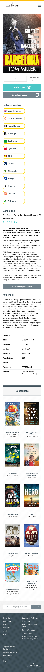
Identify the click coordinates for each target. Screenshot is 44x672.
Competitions (7, 618)
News (4, 634)
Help (4, 661)
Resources (6, 628)
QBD (10, 156)
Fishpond (12, 201)
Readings (12, 133)
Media (5, 624)
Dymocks (12, 148)
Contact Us (26, 621)
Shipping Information (10, 652)
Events (5, 631)
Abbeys (11, 178)
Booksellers (7, 621)
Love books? (8, 607)
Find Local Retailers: (12, 105)
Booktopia (12, 141)
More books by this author (22, 286)
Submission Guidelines (30, 618)
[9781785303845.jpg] (22, 43)
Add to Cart (19, 87)
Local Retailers (14, 111)
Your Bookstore (15, 118)
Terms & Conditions (28, 630)
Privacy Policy (27, 633)
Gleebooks (12, 171)
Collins (11, 163)
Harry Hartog (14, 126)
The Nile (11, 193)
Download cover (19, 95)
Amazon (11, 186)
